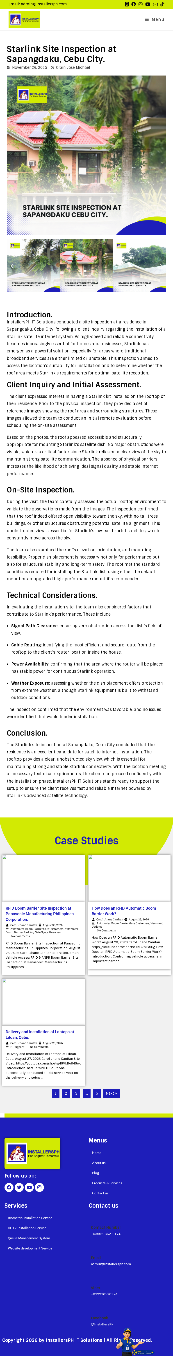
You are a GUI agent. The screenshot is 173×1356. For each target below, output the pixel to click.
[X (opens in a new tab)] (127, 4)
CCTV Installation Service (27, 1228)
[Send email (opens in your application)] (155, 4)
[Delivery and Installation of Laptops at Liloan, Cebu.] (43, 1002)
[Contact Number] (93, 1218)
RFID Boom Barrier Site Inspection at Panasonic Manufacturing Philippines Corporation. (40, 914)
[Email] (93, 1248)
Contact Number (106, 1227)
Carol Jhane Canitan (23, 925)
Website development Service (30, 1248)
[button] (12, 265)
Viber (95, 1288)
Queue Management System (29, 1238)
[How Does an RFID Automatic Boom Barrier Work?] (129, 878)
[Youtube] (29, 1187)
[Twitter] (19, 1187)
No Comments (106, 930)
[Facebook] (9, 1187)
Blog (95, 1173)
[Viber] (93, 1278)
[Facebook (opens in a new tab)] (133, 4)
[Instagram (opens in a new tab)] (140, 4)
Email (96, 1258)
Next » (111, 1093)
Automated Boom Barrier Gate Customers (36, 929)
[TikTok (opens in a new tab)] (161, 4)
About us (99, 1163)
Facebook (99, 1318)
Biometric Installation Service (30, 1218)
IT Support (17, 1047)
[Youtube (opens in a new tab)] (148, 4)
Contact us (100, 1193)
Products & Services (107, 1183)
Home (96, 1153)
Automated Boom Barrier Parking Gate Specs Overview (42, 930)
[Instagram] (39, 1187)
